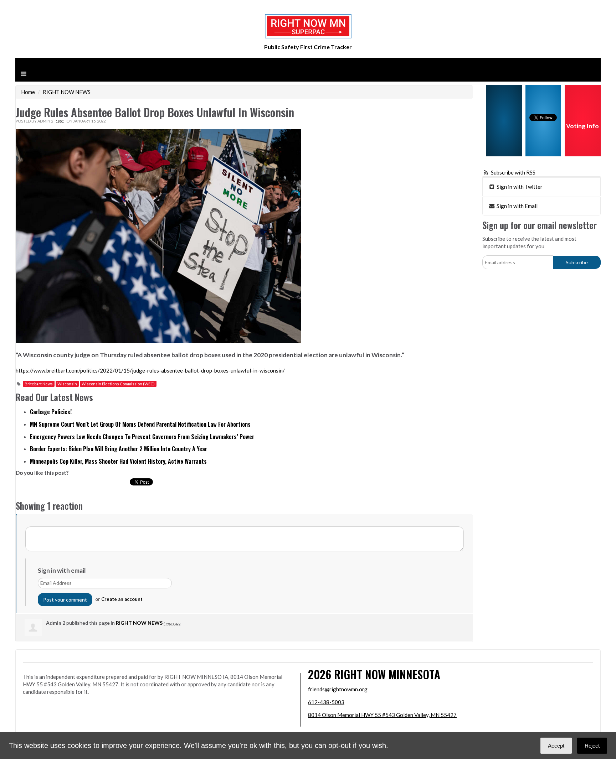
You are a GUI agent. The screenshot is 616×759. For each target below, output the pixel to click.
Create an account (122, 599)
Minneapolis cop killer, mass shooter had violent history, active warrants (118, 461)
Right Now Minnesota (387, 674)
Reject (592, 746)
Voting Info (582, 126)
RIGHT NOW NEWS (67, 92)
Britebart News (39, 383)
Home (28, 92)
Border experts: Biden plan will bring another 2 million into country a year (118, 449)
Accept (556, 746)
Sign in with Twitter (519, 186)
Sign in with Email (517, 206)
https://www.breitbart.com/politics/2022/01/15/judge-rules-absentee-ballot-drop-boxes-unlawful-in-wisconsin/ (150, 370)
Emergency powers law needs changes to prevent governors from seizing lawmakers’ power (142, 436)
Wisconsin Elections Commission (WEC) (118, 383)
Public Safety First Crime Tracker (308, 46)
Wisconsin (67, 383)
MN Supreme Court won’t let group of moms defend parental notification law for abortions (140, 424)
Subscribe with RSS (513, 172)
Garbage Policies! (51, 411)
